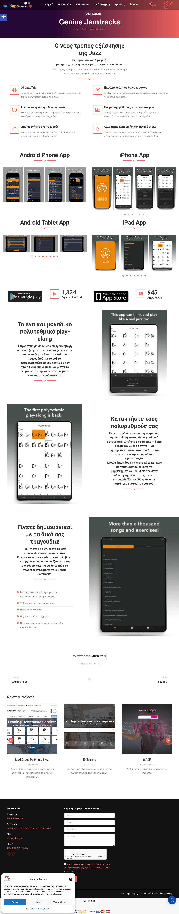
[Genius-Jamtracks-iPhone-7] (102, 188)
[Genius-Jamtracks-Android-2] (16, 243)
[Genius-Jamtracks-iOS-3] (162, 253)
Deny (38, 902)
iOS (98, 663)
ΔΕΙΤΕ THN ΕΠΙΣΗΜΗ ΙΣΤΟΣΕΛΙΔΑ (90, 656)
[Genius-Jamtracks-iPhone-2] (145, 188)
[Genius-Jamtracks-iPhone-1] (123, 188)
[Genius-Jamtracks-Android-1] (76, 184)
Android (92, 663)
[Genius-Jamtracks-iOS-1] (105, 253)
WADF (147, 759)
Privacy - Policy (166, 893)
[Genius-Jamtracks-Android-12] (55, 184)
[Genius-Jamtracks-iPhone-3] (166, 188)
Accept (15, 902)
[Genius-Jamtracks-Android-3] (44, 243)
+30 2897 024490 (150, 893)
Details (36, 729)
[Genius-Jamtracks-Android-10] (13, 184)
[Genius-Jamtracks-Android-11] (34, 184)
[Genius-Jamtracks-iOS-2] (134, 253)
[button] (3, 17)
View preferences (61, 902)
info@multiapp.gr (132, 893)
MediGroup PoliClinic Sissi (32, 759)
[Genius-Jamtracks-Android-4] (73, 243)
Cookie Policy (31, 909)
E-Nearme (89, 759)
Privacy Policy (43, 909)
